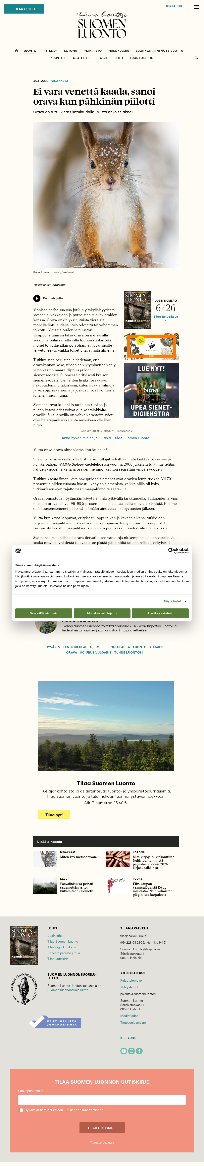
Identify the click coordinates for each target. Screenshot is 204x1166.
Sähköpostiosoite (30, 1091)
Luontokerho (141, 58)
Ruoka (137, 879)
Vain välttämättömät (44, 613)
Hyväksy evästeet (160, 613)
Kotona (70, 50)
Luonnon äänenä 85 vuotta (159, 50)
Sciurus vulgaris (95, 652)
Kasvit (65, 879)
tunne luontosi (128, 652)
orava (71, 652)
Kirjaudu (174, 6)
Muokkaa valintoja (99, 613)
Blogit (102, 58)
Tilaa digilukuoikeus (61, 947)
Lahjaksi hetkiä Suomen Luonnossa (106, 431)
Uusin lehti (55, 935)
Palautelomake (131, 980)
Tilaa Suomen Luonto (62, 941)
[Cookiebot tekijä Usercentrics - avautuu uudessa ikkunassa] (171, 551)
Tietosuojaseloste (133, 1022)
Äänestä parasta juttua (63, 952)
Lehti (119, 58)
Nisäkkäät (59, 81)
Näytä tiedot (172, 601)
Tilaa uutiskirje (58, 958)
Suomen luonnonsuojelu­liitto (67, 989)
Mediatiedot (129, 1015)
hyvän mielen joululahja (69, 647)
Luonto (30, 51)
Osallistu (81, 58)
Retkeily (50, 50)
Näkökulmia (119, 50)
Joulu (100, 647)
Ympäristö (93, 50)
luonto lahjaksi (148, 647)
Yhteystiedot (129, 986)
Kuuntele (58, 58)
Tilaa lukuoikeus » (166, 318)
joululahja (119, 647)
